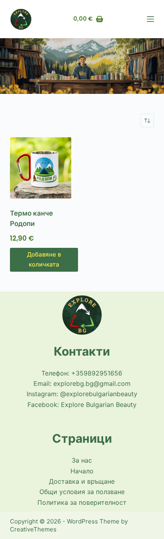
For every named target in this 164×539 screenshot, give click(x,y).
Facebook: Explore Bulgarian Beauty (82, 405)
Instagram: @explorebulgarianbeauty (82, 394)
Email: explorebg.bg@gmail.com (82, 383)
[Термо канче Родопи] (44, 167)
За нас (82, 460)
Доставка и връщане (82, 481)
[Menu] (150, 19)
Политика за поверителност (82, 502)
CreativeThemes (33, 529)
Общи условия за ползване (82, 492)
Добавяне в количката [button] (44, 259)
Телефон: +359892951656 (81, 373)
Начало (82, 471)
